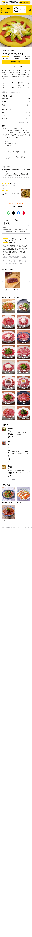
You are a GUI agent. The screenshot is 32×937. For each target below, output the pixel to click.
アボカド (4, 101)
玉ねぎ (3, 105)
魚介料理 (8, 527)
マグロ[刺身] (5, 98)
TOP (3, 527)
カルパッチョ (27, 527)
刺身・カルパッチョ (17, 527)
